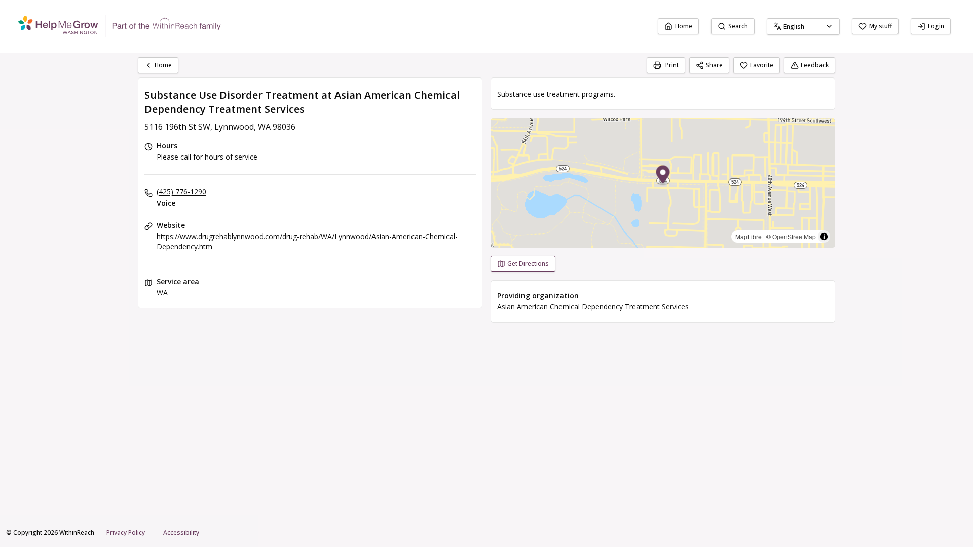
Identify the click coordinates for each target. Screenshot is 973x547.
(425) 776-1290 (181, 192)
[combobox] (803, 26)
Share (714, 65)
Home (683, 26)
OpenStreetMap (794, 236)
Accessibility (181, 532)
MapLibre (748, 236)
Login (936, 26)
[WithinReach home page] (119, 26)
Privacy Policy (125, 532)
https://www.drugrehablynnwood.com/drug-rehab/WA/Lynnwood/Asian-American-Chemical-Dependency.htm (307, 241)
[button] (663, 176)
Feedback (815, 65)
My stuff (880, 26)
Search (738, 26)
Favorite (761, 65)
